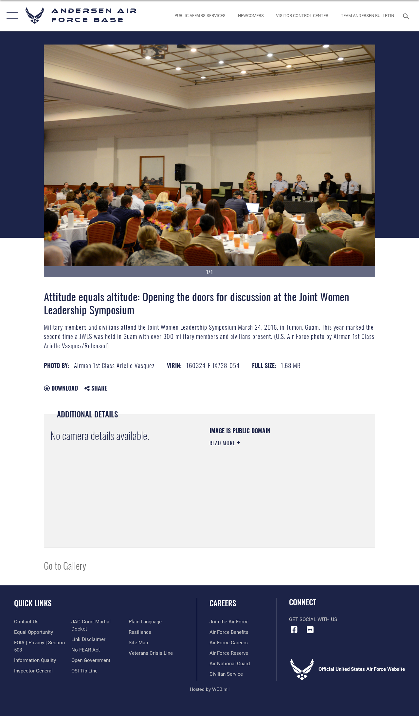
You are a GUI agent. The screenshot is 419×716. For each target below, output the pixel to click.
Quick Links (32, 603)
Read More (223, 443)
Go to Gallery (65, 565)
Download (64, 388)
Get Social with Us (313, 619)
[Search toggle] (407, 16)
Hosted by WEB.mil (209, 689)
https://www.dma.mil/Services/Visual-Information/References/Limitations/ (268, 498)
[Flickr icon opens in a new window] (310, 629)
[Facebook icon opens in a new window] (294, 629)
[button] (10, 15)
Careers (223, 603)
